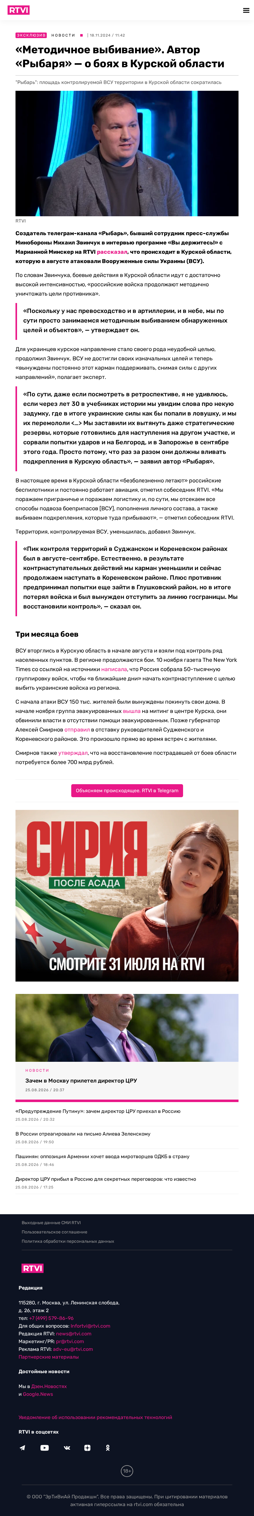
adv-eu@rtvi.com (73, 1349)
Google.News (38, 1394)
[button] (247, 10)
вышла (132, 711)
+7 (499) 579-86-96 (51, 1318)
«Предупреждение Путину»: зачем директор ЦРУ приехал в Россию (98, 1111)
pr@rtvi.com (70, 1341)
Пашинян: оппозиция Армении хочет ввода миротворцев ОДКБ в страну (102, 1156)
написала (114, 669)
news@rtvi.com (73, 1334)
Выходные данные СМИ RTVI (51, 1222)
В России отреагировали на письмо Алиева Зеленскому (83, 1134)
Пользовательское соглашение (54, 1232)
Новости (63, 35)
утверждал (73, 752)
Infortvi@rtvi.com (90, 1326)
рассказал (112, 251)
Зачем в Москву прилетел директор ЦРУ (81, 1080)
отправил (77, 729)
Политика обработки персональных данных (68, 1241)
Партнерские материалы (49, 1357)
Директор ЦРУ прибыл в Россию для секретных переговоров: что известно (105, 1179)
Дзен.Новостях (49, 1386)
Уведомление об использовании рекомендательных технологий (95, 1417)
